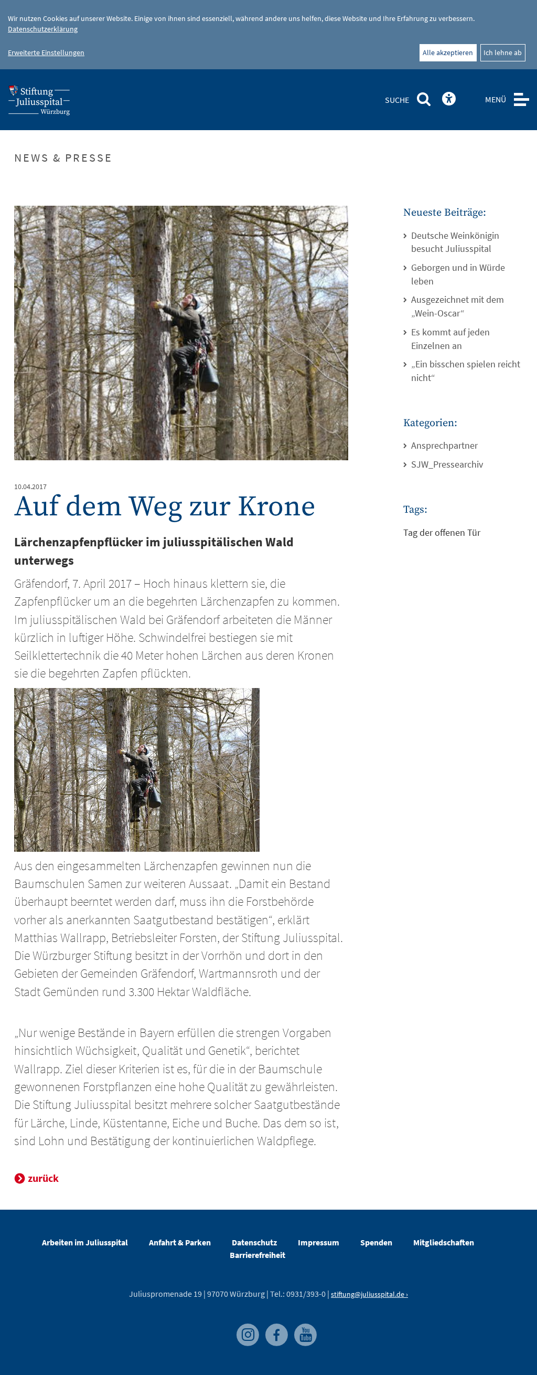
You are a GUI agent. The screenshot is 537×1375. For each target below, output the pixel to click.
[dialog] (268, 34)
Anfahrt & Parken (180, 1242)
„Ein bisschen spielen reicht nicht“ (465, 371)
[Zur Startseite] (56, 103)
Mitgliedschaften (443, 1242)
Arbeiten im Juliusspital (85, 1242)
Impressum (318, 1242)
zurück (43, 1177)
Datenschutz (254, 1242)
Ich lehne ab (503, 52)
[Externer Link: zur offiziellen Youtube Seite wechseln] (302, 1329)
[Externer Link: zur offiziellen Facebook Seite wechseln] (274, 1329)
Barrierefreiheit (257, 1255)
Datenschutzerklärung (43, 29)
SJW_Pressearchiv (447, 464)
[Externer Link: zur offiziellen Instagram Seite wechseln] (246, 1329)
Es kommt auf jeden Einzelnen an (450, 339)
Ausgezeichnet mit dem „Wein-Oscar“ (457, 306)
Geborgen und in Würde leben (458, 274)
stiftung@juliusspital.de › (369, 1294)
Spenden (376, 1242)
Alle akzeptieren (448, 52)
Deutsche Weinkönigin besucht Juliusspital (455, 242)
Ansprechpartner (444, 445)
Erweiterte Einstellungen (46, 52)
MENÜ (495, 99)
